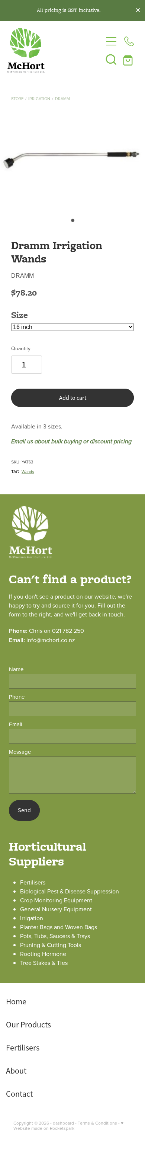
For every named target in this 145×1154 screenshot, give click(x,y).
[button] (111, 59)
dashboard (63, 1123)
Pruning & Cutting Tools (50, 945)
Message (20, 752)
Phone (17, 696)
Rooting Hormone (43, 954)
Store (17, 99)
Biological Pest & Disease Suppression (69, 891)
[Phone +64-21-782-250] (129, 41)
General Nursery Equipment (56, 909)
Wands (28, 471)
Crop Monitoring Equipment (56, 900)
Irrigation (39, 99)
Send (24, 810)
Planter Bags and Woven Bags (58, 927)
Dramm (62, 99)
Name (16, 669)
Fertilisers (32, 882)
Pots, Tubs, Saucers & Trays (55, 936)
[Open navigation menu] (111, 41)
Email (15, 724)
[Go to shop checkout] (129, 59)
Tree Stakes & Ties (44, 963)
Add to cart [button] (72, 398)
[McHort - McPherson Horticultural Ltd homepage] (54, 50)
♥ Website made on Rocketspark (68, 1125)
